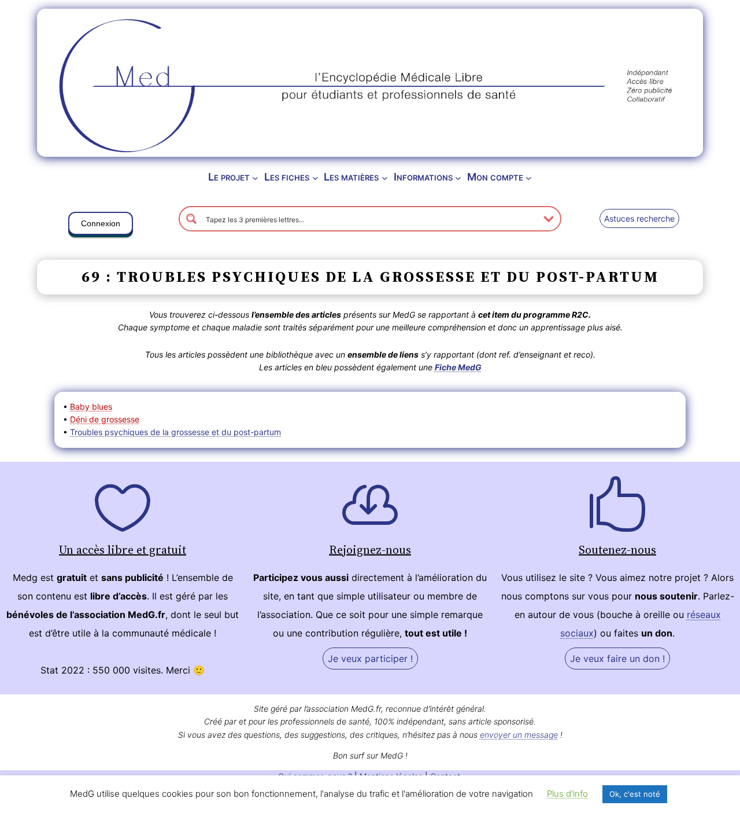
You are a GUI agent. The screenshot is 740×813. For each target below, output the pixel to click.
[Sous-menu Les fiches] (315, 177)
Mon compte (495, 177)
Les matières (351, 177)
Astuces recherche (639, 218)
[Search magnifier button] (191, 219)
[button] (100, 225)
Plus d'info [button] (567, 793)
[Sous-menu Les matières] (385, 177)
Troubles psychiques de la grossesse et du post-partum (175, 432)
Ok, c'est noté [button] (634, 794)
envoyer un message (519, 735)
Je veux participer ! (370, 658)
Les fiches (286, 177)
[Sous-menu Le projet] (255, 177)
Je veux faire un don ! (617, 658)
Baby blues (91, 406)
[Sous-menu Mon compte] (529, 177)
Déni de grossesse (104, 419)
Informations (423, 177)
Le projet (229, 177)
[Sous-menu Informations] (458, 177)
